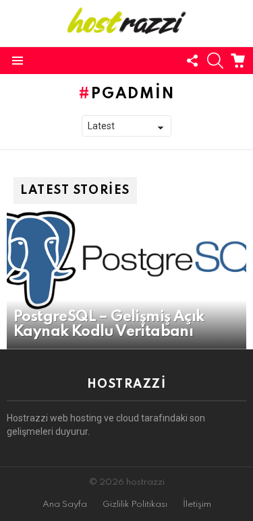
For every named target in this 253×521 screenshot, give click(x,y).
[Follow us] (192, 60)
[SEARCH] (215, 60)
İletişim (197, 504)
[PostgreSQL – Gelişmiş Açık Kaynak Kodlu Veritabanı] (126, 259)
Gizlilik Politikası (135, 504)
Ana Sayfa (65, 504)
